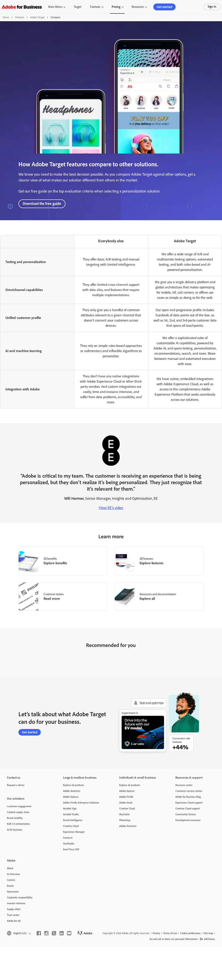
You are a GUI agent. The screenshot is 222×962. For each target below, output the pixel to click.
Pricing (116, 7)
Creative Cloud (71, 826)
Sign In (212, 6)
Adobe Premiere (127, 826)
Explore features (151, 563)
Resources (138, 7)
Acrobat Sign (70, 808)
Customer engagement (19, 806)
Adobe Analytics (71, 790)
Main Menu (55, 7)
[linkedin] (61, 933)
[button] (18, 933)
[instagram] (46, 933)
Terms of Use (170, 933)
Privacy (156, 933)
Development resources (188, 820)
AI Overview (13, 874)
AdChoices (209, 939)
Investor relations (16, 903)
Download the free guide (42, 203)
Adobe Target (37, 17)
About (10, 868)
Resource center (184, 785)
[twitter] (54, 933)
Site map (208, 933)
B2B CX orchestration (18, 823)
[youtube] (69, 933)
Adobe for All (14, 920)
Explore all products (73, 785)
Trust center (13, 915)
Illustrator (124, 814)
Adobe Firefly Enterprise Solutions (81, 802)
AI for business (14, 829)
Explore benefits (55, 563)
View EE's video (111, 507)
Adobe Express (70, 796)
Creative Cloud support (187, 808)
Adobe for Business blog (188, 796)
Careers (11, 879)
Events (10, 885)
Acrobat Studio (71, 814)
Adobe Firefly (126, 796)
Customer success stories (188, 790)
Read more (52, 599)
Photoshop (124, 820)
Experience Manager (74, 831)
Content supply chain (18, 812)
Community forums (185, 814)
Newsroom (13, 891)
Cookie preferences (190, 933)
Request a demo (15, 785)
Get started (164, 7)
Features (95, 7)
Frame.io (67, 837)
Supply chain (13, 909)
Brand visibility (15, 818)
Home (6, 17)
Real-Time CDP (71, 849)
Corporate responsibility (20, 897)
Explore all (147, 599)
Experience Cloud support (188, 802)
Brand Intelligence (72, 820)
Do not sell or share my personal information (173, 939)
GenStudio (68, 843)
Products (19, 17)
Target (77, 7)
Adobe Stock (125, 802)
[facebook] (39, 933)
